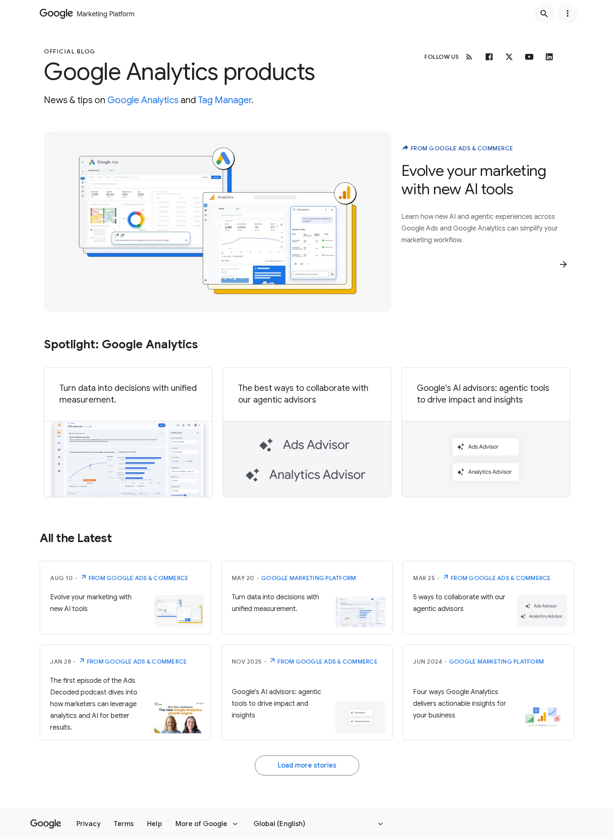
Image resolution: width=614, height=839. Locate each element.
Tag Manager (224, 100)
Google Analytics (142, 100)
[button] (88, 824)
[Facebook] (489, 57)
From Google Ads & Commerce (461, 148)
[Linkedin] (549, 57)
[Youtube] (529, 57)
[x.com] (509, 57)
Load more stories (307, 765)
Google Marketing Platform (308, 578)
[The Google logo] (45, 824)
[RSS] (469, 57)
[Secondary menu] (568, 13)
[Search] (544, 13)
